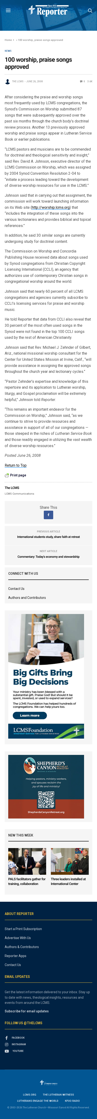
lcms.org (29, 1094)
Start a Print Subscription (23, 929)
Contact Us (16, 589)
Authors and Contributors (27, 598)
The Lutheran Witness (58, 1094)
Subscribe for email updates (27, 1011)
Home (8, 40)
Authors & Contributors (22, 947)
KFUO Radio (72, 1100)
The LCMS (18, 81)
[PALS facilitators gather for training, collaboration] (27, 861)
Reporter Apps (15, 956)
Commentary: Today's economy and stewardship (49, 557)
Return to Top (16, 465)
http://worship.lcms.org (51, 207)
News (8, 51)
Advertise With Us (18, 938)
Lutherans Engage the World (37, 1100)
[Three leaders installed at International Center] (70, 861)
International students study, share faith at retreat (48, 537)
